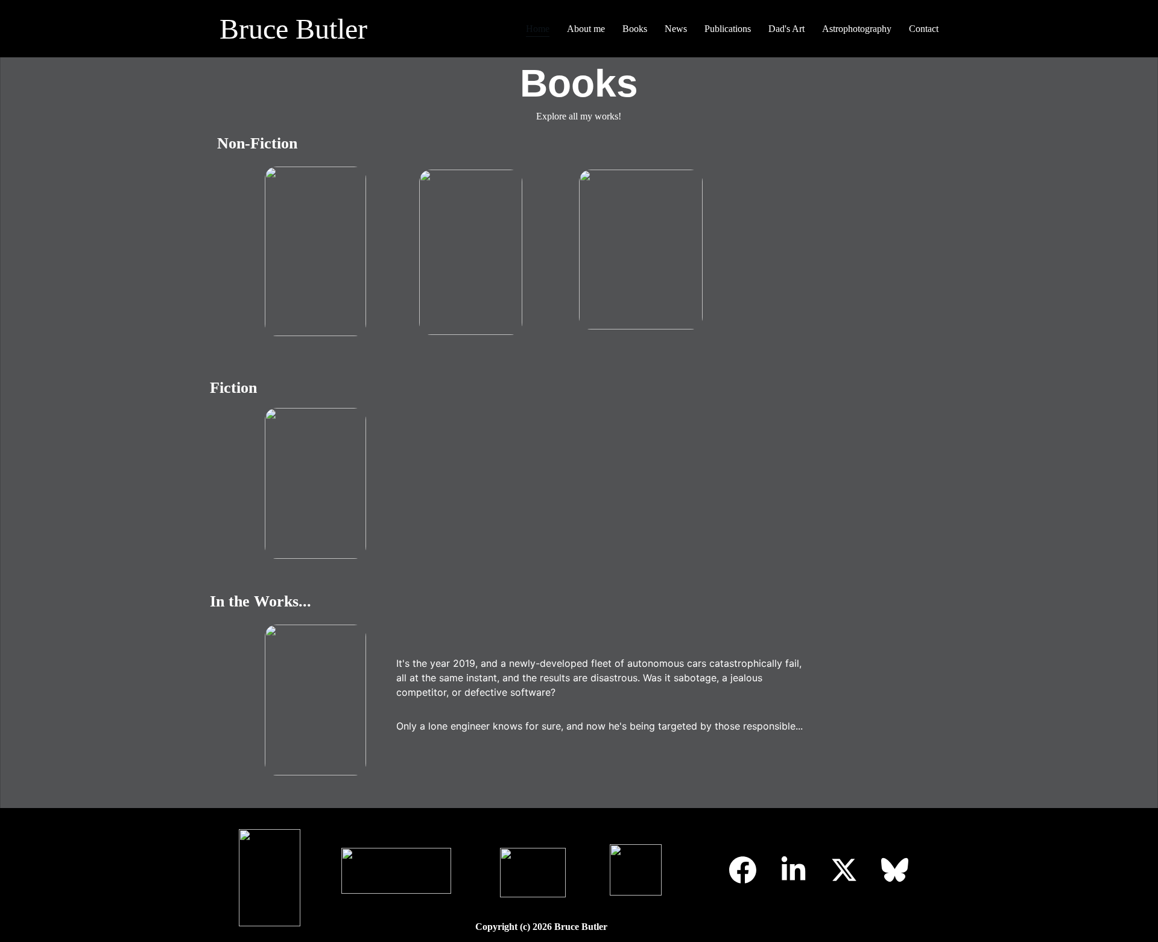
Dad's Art (786, 29)
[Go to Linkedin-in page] (793, 869)
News (676, 29)
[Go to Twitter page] (844, 869)
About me (586, 29)
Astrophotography (856, 29)
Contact (923, 29)
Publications (727, 29)
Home (537, 29)
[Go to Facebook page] (742, 869)
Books (634, 29)
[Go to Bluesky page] (894, 869)
